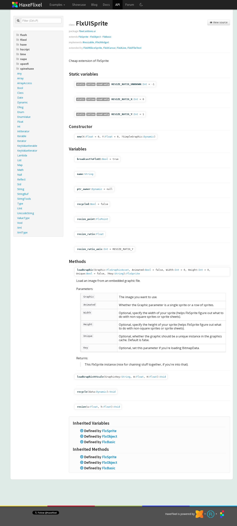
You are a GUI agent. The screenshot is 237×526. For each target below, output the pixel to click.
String (20, 189)
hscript (25, 49)
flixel (23, 40)
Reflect (21, 179)
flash (23, 35)
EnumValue (24, 117)
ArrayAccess (24, 83)
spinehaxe (27, 68)
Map (20, 165)
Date (20, 97)
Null (19, 174)
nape (23, 59)
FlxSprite (83, 36)
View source (220, 22)
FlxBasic (107, 36)
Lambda (22, 155)
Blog (94, 4)
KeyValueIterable (27, 145)
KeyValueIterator (27, 150)
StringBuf (22, 194)
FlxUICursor (109, 47)
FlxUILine (121, 47)
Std (19, 184)
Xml (19, 227)
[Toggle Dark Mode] (141, 4)
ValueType (23, 218)
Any (19, 73)
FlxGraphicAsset (118, 269)
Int (18, 126)
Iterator (21, 141)
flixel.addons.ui (87, 31)
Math (20, 170)
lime (23, 54)
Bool (20, 88)
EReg (20, 107)
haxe (23, 44)
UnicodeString (25, 213)
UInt (19, 208)
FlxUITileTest (134, 47)
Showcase (79, 4)
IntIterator (23, 131)
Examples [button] (56, 4)
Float (20, 121)
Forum (129, 4)
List (19, 160)
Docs (106, 4)
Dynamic (22, 102)
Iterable (21, 136)
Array (20, 78)
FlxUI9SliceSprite (93, 47)
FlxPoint (102, 219)
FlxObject (95, 36)
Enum (20, 112)
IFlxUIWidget (102, 42)
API (117, 4)
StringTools (24, 198)
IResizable (88, 42)
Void (19, 223)
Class (20, 92)
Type (20, 203)
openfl (24, 64)
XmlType (22, 232)
